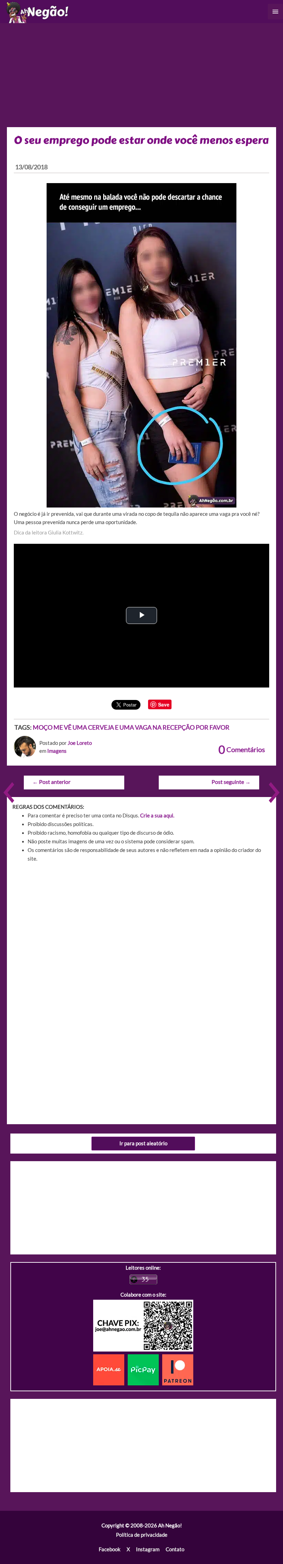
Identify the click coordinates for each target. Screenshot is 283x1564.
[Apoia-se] (110, 1369)
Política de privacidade (141, 1535)
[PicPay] (145, 1369)
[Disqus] (141, 966)
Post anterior (51, 782)
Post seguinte (231, 782)
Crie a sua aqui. (157, 815)
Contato (175, 1549)
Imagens (57, 751)
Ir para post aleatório (143, 1143)
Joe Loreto (80, 743)
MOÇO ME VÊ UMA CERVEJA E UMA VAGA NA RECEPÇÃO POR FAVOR (131, 727)
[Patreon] (177, 1369)
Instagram (147, 1549)
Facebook (109, 1549)
